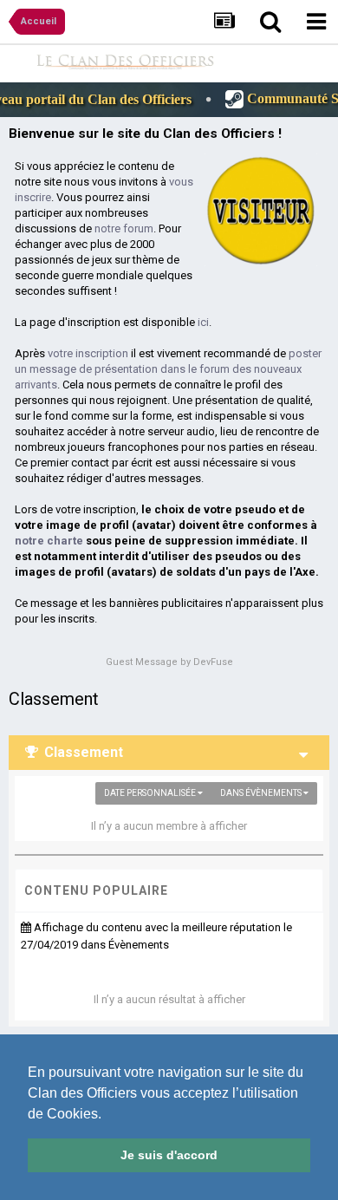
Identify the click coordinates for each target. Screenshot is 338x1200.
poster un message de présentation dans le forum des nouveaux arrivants (168, 369)
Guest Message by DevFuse (169, 662)
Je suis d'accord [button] (169, 1155)
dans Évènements (261, 793)
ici (203, 322)
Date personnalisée (151, 793)
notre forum (123, 228)
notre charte (49, 540)
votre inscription (88, 353)
